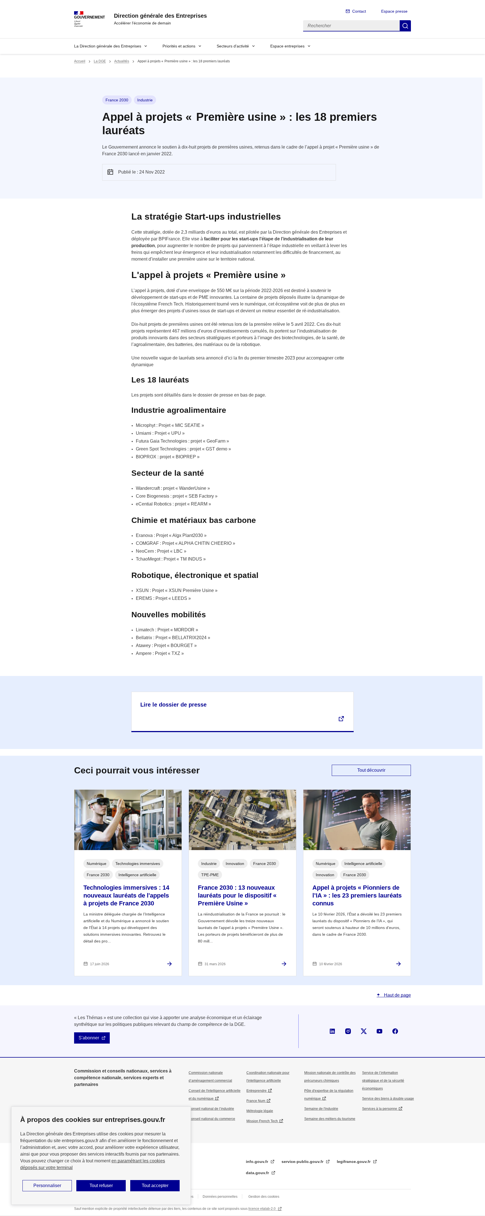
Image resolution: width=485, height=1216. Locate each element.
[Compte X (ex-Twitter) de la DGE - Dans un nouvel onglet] (363, 1031)
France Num (255, 1101)
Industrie (145, 100)
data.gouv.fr (258, 1173)
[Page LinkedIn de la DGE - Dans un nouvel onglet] (332, 1031)
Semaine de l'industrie (321, 1109)
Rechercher (405, 25)
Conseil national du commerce (212, 1119)
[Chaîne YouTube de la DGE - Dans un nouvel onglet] (379, 1031)
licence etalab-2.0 (262, 1209)
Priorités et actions (179, 46)
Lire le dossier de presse (173, 705)
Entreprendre (256, 1091)
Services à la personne (379, 1109)
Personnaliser (47, 1185)
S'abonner (89, 1037)
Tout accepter (155, 1185)
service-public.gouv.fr (303, 1161)
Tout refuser (101, 1185)
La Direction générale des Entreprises (107, 46)
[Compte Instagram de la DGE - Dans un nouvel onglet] (348, 1031)
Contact (359, 11)
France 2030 (117, 100)
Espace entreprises (287, 46)
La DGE (100, 61)
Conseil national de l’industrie (211, 1109)
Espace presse (394, 11)
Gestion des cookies (263, 1197)
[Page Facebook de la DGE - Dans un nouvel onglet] (395, 1031)
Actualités (121, 61)
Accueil (79, 61)
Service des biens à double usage (388, 1099)
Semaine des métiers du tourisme (329, 1119)
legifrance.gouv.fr (354, 1161)
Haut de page (397, 995)
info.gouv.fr (257, 1161)
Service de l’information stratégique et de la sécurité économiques (383, 1080)
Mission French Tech (262, 1121)
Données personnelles (220, 1197)
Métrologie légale (259, 1111)
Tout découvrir (371, 770)
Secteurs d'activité (233, 46)
